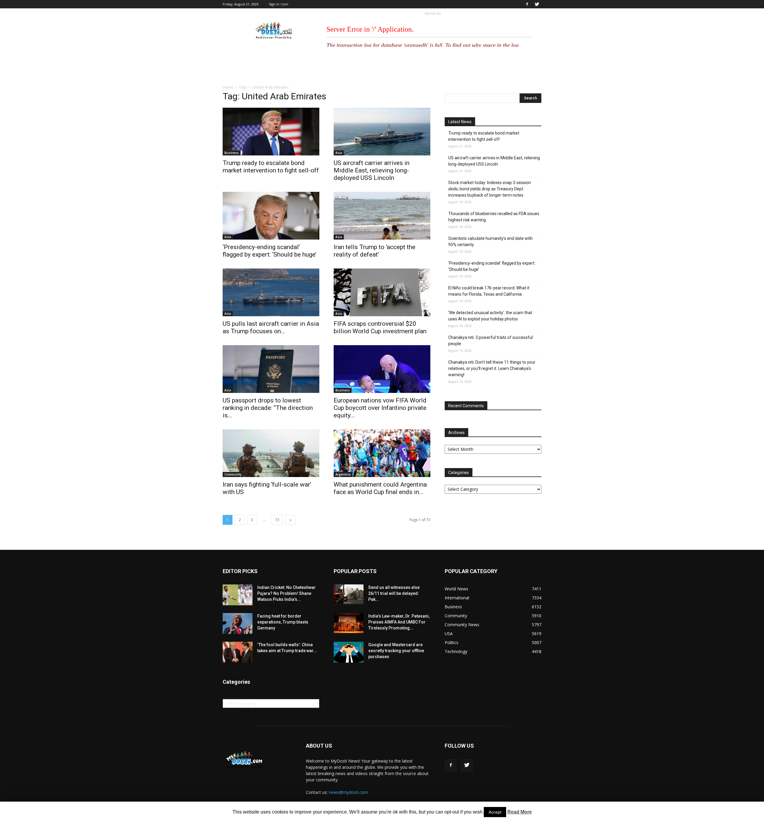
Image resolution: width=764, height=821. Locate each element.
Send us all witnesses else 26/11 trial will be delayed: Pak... (394, 593)
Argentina (343, 474)
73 (277, 519)
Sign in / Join (278, 4)
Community (232, 474)
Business (231, 153)
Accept (495, 812)
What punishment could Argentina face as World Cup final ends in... (380, 488)
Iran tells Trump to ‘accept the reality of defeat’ (374, 250)
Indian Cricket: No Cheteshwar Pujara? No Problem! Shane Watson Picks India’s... (286, 593)
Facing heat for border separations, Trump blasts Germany (282, 622)
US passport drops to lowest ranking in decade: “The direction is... (268, 408)
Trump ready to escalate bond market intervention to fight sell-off (271, 166)
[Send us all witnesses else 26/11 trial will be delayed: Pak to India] (348, 594)
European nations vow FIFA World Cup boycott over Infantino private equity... (380, 408)
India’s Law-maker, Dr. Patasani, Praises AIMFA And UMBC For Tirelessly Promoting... (398, 622)
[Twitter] (536, 4)
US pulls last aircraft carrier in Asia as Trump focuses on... (271, 327)
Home (228, 87)
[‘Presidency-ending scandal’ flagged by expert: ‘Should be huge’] (271, 216)
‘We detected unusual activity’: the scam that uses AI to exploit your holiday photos (490, 315)
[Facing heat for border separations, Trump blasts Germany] (237, 623)
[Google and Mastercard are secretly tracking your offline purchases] (348, 652)
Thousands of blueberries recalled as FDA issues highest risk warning (493, 216)
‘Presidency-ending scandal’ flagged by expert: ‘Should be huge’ (269, 250)
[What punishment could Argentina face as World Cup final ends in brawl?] (382, 453)
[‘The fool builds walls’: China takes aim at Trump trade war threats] (237, 652)
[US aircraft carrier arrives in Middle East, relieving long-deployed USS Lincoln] (382, 131)
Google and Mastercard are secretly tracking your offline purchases (396, 650)
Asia (338, 153)
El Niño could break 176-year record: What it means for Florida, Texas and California (488, 291)
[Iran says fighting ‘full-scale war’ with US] (271, 453)
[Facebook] (527, 4)
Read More (519, 811)
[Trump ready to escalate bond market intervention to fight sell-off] (271, 131)
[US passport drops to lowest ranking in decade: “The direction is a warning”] (271, 369)
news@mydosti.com (348, 792)
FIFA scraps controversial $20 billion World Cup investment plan (380, 327)
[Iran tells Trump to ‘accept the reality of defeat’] (382, 216)
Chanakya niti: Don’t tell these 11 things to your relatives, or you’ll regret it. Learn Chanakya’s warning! (491, 368)
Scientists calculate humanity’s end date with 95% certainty (490, 241)
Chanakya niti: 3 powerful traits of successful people (490, 340)
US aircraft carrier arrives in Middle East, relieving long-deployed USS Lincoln (371, 170)
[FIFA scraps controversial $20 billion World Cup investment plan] (382, 292)
